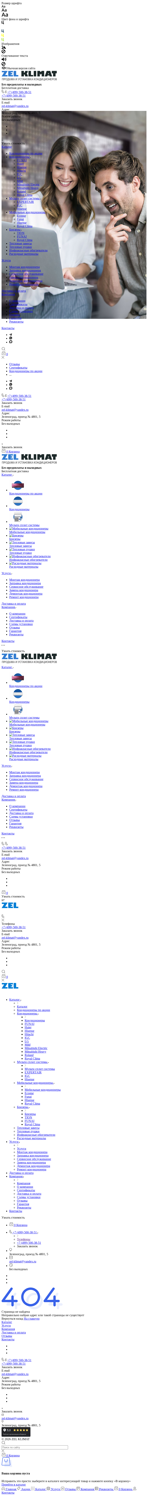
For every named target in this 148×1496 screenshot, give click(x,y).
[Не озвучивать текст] (3, 64)
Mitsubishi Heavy (28, 188)
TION (20, 233)
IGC (19, 174)
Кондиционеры (19, 156)
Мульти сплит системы (24, 198)
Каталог (7, 146)
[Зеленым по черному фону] (3, 40)
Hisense (22, 167)
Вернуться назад (12, 1318)
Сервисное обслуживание (26, 273)
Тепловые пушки (20, 247)
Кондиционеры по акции (25, 153)
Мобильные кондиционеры (27, 212)
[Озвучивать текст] (4, 60)
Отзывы (14, 314)
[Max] (10, 342)
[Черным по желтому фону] (3, 36)
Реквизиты (16, 321)
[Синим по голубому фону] (3, 31)
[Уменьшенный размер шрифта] (3, 6)
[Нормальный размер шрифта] (4, 10)
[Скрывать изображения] (3, 52)
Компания (8, 294)
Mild (20, 181)
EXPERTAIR (25, 201)
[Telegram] (10, 334)
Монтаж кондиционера (24, 267)
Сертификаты (18, 304)
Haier (20, 163)
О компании (17, 300)
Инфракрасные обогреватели (28, 250)
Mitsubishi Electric (28, 184)
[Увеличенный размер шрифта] (5, 15)
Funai (20, 219)
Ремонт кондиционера (24, 284)
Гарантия (15, 318)
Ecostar (21, 215)
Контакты (8, 328)
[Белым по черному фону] (3, 27)
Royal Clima (24, 195)
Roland (21, 191)
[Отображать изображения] (4, 47)
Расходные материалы (23, 253)
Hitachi (21, 170)
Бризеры (15, 229)
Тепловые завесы (20, 243)
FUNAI (22, 160)
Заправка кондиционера (25, 270)
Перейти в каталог (14, 1484)
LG (19, 177)
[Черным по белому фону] (3, 23)
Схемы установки (21, 311)
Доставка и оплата (14, 290)
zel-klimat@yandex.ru (15, 106)
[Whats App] (10, 338)
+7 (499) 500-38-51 (19, 92)
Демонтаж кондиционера (25, 280)
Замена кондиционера (23, 277)
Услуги (6, 260)
